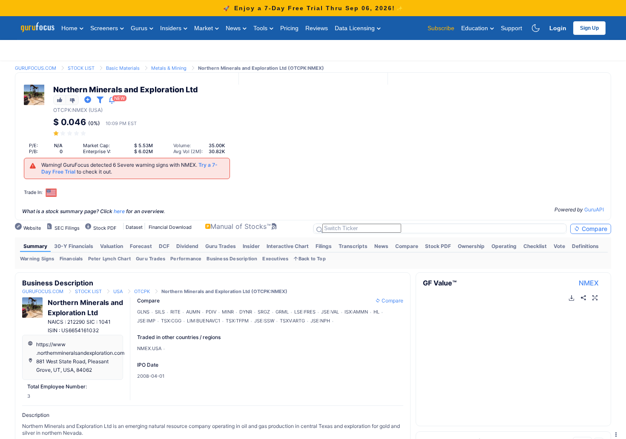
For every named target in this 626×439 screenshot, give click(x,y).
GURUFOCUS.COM (35, 68)
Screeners (105, 28)
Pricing (289, 28)
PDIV (211, 312)
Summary (35, 246)
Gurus (140, 28)
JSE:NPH (320, 321)
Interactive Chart (288, 246)
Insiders (171, 28)
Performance (185, 259)
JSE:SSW (264, 321)
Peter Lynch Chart (109, 259)
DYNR (245, 312)
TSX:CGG (171, 321)
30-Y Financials (73, 246)
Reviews (316, 28)
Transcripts (353, 246)
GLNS (143, 312)
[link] (35, 67)
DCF (164, 246)
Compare (593, 228)
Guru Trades (220, 246)
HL (376, 312)
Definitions (585, 246)
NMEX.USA (149, 348)
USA (118, 291)
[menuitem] (35, 246)
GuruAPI (594, 209)
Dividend (187, 246)
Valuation (111, 246)
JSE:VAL (330, 312)
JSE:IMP (146, 321)
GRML (282, 312)
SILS (160, 312)
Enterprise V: (97, 151)
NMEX (589, 283)
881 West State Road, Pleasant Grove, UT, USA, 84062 (72, 365)
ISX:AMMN (356, 312)
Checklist (535, 246)
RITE (175, 312)
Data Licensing (355, 28)
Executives (275, 259)
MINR (228, 312)
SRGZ (264, 312)
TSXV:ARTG (292, 321)
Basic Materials (123, 68)
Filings (324, 246)
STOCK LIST (81, 68)
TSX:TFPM (237, 321)
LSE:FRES (305, 312)
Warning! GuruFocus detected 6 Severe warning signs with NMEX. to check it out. (129, 168)
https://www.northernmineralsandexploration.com (80, 348)
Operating (504, 246)
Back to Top (312, 259)
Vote (559, 246)
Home (70, 28)
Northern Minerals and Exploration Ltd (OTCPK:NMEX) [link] (261, 68)
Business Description (232, 259)
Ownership (471, 246)
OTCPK (62, 110)
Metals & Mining (169, 68)
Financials (71, 259)
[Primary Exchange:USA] (51, 192)
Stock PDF (438, 246)
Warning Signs (37, 259)
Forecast (141, 246)
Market (204, 28)
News (234, 28)
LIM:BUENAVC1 (203, 321)
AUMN (193, 312)
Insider (251, 246)
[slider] (70, 133)
